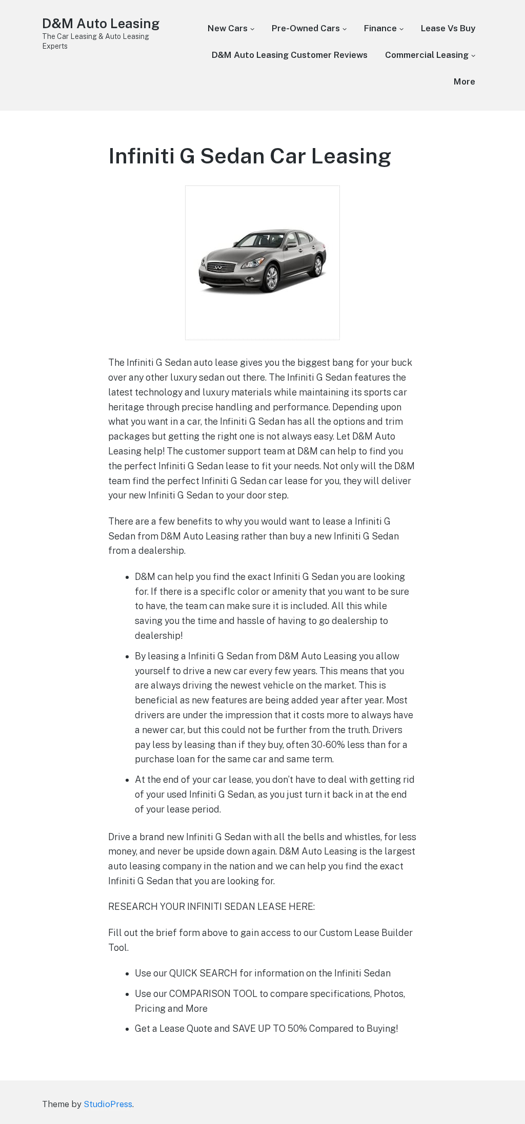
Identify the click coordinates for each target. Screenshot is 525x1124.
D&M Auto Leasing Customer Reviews (290, 55)
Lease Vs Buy (448, 28)
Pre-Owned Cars (306, 28)
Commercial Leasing (427, 55)
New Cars (228, 28)
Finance (380, 28)
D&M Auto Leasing (100, 23)
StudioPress (108, 1104)
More (464, 81)
